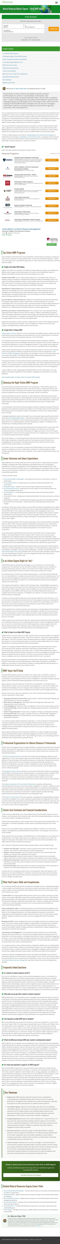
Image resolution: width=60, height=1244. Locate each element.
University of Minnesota (22, 212)
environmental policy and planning (12, 551)
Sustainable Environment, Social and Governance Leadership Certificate (26, 214)
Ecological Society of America (12, 771)
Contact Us (32, 1239)
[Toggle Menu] (56, 2)
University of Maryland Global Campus (27, 219)
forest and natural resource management (15, 960)
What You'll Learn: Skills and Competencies (15, 74)
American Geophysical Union (12, 756)
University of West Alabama (23, 182)
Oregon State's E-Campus (9, 333)
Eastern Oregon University (23, 205)
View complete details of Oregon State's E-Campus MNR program (21, 377)
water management (14, 353)
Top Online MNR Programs (10, 53)
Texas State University (21, 197)
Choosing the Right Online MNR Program (14, 56)
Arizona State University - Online (25, 174)
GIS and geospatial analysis (17, 418)
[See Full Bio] (42, 1226)
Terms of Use (38, 1239)
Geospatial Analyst (9, 486)
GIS (37, 351)
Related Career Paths (8, 83)
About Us (27, 1239)
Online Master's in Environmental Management (33, 221)
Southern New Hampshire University (26, 157)
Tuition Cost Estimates (9, 71)
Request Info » (51, 244)
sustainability (23, 137)
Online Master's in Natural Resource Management (21, 229)
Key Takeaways (6, 80)
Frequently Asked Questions (10, 77)
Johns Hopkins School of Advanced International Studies (26, 168)
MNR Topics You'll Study (9, 65)
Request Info (52, 160)
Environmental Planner (10, 483)
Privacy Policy (21, 1239)
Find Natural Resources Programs (31, 1175)
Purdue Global (19, 189)
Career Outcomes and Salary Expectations (14, 59)
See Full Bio (38, 1225)
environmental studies (33, 137)
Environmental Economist (11, 488)
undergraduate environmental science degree (40, 135)
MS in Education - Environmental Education (32, 206)
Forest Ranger (8, 1210)
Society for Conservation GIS (12, 797)
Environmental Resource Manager (14, 479)
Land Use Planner (9, 492)
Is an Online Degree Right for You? (12, 62)
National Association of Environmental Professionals (19, 784)
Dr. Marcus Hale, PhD (20, 88)
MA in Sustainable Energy (28, 170)
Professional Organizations (10, 68)
